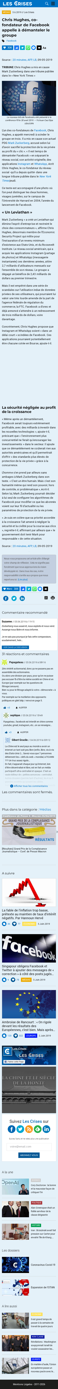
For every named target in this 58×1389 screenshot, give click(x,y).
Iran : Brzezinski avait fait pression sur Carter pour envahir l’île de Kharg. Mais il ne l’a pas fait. (43, 1234)
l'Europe (31, 1035)
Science (36, 1180)
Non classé (38, 1337)
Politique (36, 1203)
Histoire (36, 1225)
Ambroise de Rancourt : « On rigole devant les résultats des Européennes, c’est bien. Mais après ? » (27, 1026)
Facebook (11, 40)
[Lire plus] (23, 579)
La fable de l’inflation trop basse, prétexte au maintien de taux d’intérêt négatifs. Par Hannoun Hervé (29, 914)
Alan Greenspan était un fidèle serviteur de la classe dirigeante (43, 1211)
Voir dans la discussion (15, 647)
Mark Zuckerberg (18, 143)
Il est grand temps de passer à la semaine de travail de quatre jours (42, 1323)
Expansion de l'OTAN (43, 1287)
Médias (6, 12)
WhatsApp (40, 163)
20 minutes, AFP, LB (25, 59)
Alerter (23, 708)
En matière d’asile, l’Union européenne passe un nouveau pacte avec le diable (43, 1368)
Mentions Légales (22, 1384)
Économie (29, 924)
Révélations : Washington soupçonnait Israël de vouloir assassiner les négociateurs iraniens (43, 1346)
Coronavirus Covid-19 (43, 1264)
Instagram (24, 163)
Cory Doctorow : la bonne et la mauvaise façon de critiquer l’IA (43, 1189)
